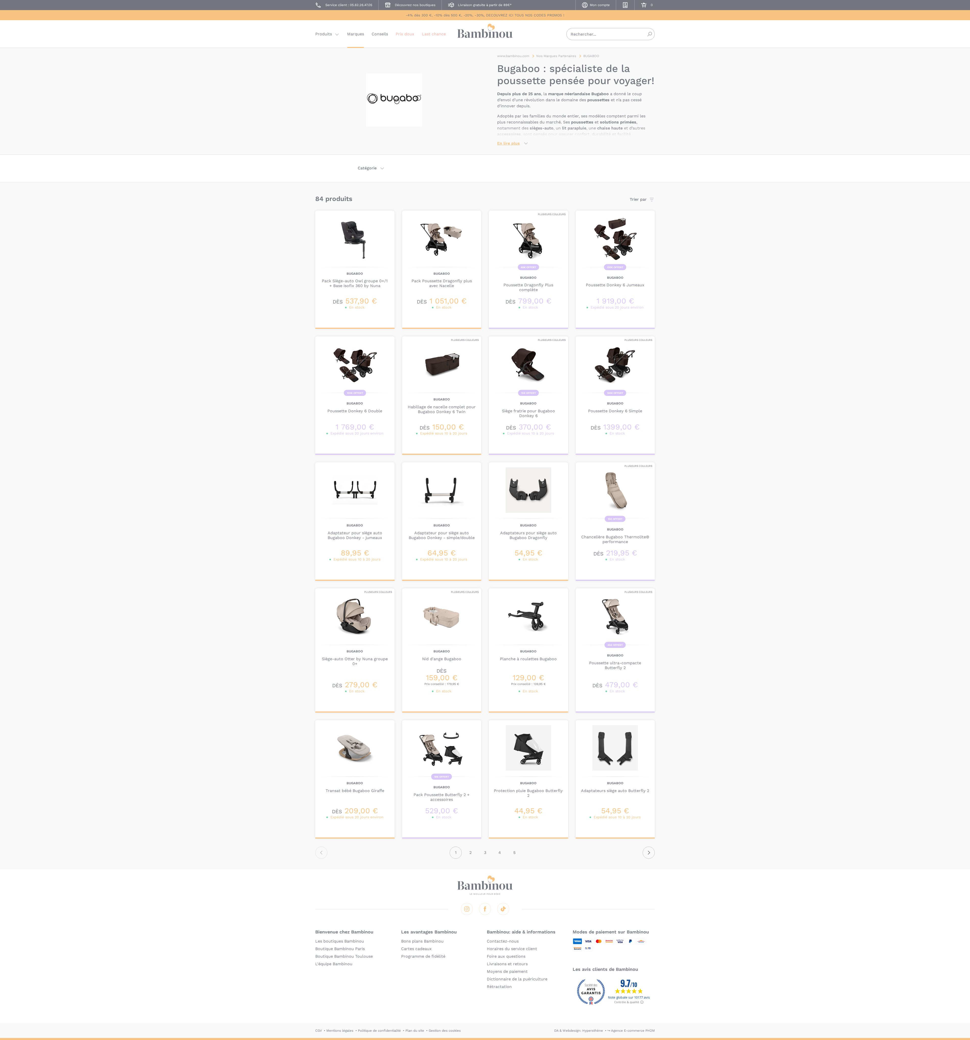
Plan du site (414, 1030)
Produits (323, 34)
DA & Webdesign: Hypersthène (578, 1030)
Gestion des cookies (445, 1030)
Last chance (434, 34)
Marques (355, 34)
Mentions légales (339, 1030)
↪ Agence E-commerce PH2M (631, 1030)
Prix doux (405, 34)
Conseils (380, 34)
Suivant (649, 853)
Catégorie (367, 168)
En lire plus (508, 143)
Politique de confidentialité (379, 1030)
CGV (318, 1030)
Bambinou (485, 33)
